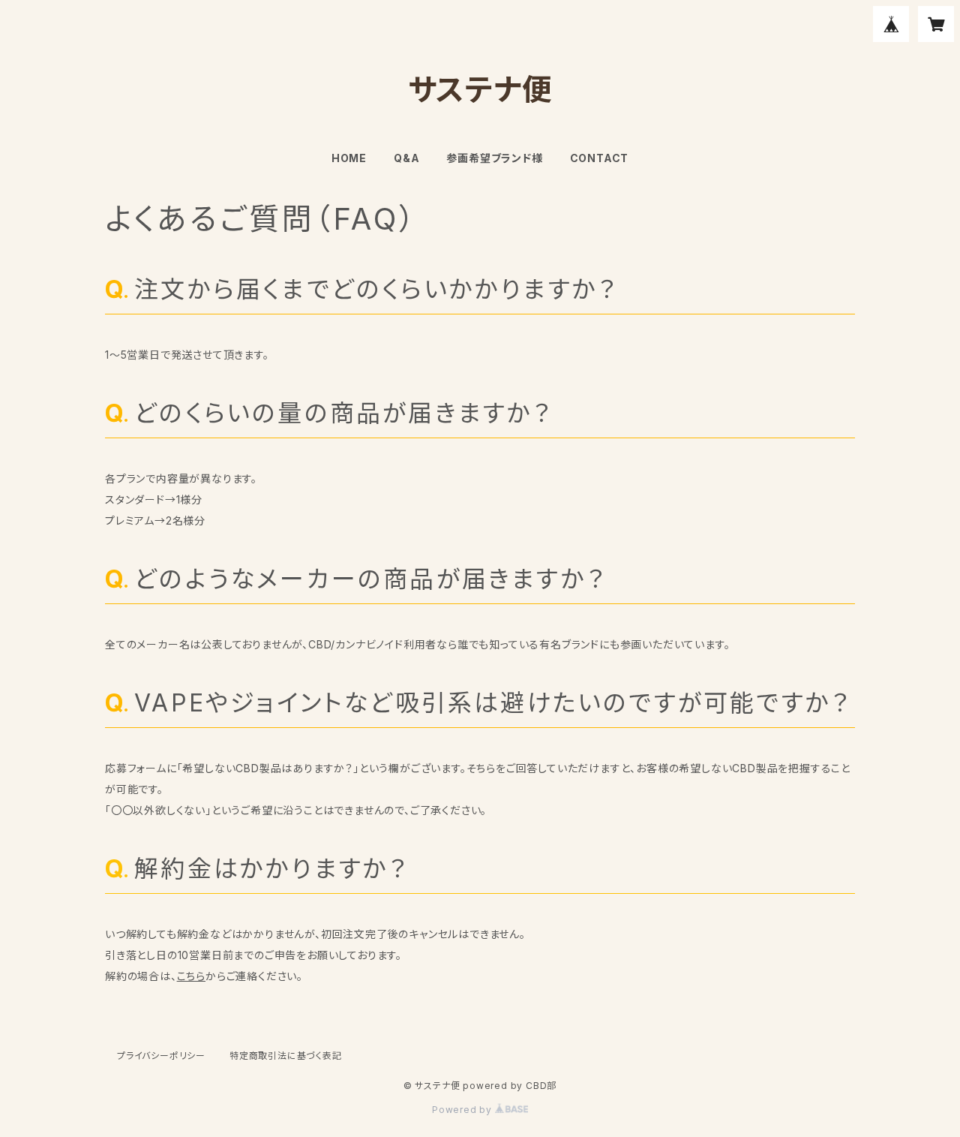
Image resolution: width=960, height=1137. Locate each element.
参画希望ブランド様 (494, 158)
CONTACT (599, 158)
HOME (349, 158)
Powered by (463, 1109)
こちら (191, 976)
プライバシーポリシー (161, 1055)
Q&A (406, 158)
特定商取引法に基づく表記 (286, 1055)
